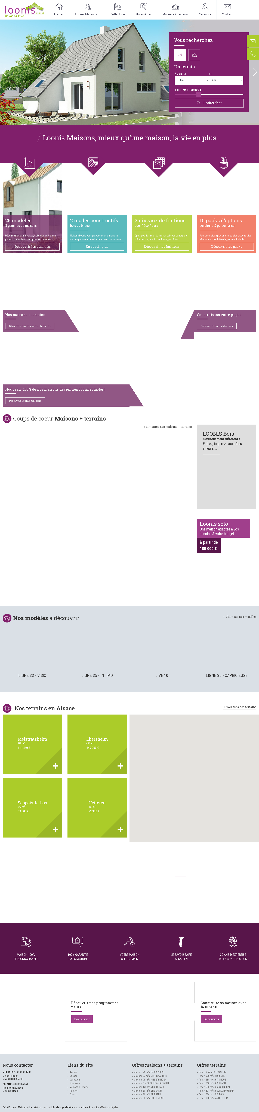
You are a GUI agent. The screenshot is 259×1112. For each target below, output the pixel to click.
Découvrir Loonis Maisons (217, 326)
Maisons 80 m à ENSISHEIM (148, 1090)
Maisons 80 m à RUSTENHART (149, 1098)
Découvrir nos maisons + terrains (30, 326)
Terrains (205, 14)
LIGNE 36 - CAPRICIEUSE (226, 675)
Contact (227, 14)
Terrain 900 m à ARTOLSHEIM (213, 1098)
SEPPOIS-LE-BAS (32, 802)
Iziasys (45, 1107)
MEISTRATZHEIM (32, 739)
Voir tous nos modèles (241, 616)
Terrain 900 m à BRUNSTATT (213, 1076)
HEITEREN (97, 802)
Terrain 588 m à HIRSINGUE (212, 1079)
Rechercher (212, 103)
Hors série (75, 1083)
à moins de (180, 73)
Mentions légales (109, 1107)
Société (73, 1076)
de (210, 73)
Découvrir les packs (226, 246)
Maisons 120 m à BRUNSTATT (149, 1087)
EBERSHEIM (97, 739)
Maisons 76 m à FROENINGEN (149, 1072)
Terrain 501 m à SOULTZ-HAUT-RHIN (216, 1090)
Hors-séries (144, 14)
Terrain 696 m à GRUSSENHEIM (214, 1087)
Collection (117, 14)
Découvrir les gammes (32, 246)
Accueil (58, 14)
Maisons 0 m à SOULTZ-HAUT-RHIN (151, 1083)
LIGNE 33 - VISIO (32, 675)
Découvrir (82, 1019)
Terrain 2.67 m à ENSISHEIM (213, 1072)
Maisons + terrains (175, 14)
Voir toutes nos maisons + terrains (168, 426)
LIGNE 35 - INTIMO (97, 675)
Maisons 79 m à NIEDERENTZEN (150, 1079)
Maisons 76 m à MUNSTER (147, 1094)
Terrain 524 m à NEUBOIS (211, 1094)
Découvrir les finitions (162, 246)
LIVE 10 (161, 675)
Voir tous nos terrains (241, 707)
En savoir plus (97, 246)
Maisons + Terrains (79, 1087)
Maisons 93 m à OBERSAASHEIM (150, 1076)
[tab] (180, 55)
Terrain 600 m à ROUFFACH (212, 1083)
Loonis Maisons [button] (86, 14)
